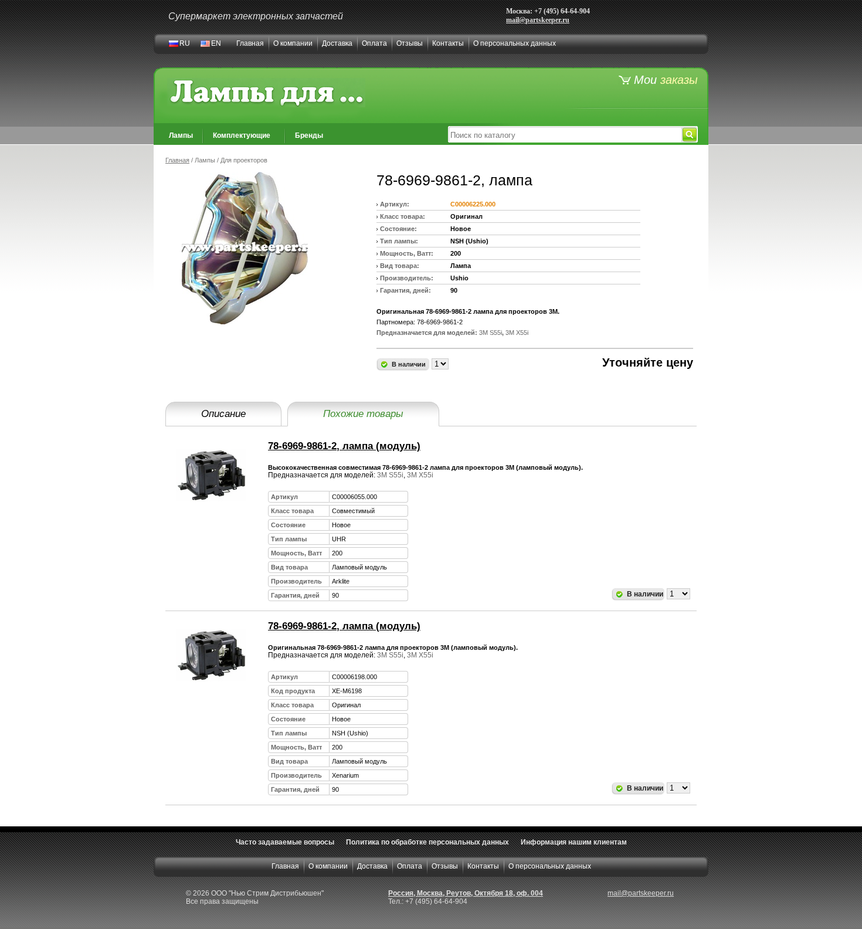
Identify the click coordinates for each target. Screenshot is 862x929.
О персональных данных (514, 43)
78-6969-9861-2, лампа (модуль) (344, 446)
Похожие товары (363, 413)
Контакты (448, 43)
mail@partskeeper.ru (537, 20)
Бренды (309, 135)
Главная (250, 43)
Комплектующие (241, 135)
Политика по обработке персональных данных (427, 842)
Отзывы (409, 43)
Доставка (337, 43)
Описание (223, 413)
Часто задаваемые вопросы (285, 842)
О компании (293, 43)
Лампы (181, 135)
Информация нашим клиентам (574, 842)
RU (184, 43)
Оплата (374, 43)
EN (216, 43)
